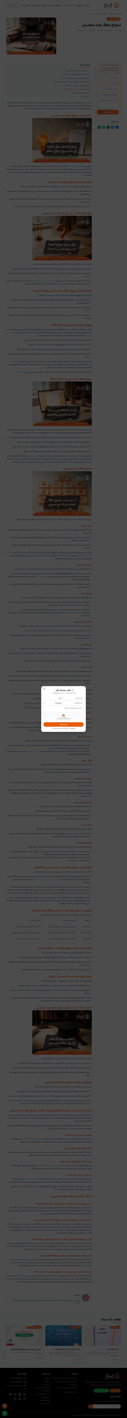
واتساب (55, 693)
